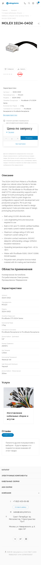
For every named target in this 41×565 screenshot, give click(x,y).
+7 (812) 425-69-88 (21, 501)
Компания (6, 493)
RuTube (20, 539)
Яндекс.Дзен (26, 539)
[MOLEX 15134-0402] (20, 46)
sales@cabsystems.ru (22, 512)
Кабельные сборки (10, 481)
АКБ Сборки (7, 487)
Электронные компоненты (14, 476)
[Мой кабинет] (33, 3)
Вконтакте (15, 539)
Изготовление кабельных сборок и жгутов (17, 416)
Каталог (6, 470)
